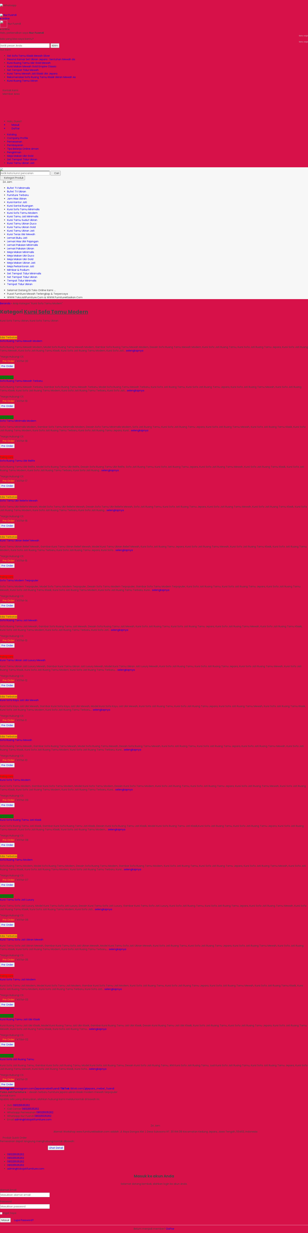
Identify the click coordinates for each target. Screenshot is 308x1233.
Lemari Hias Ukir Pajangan (22, 241)
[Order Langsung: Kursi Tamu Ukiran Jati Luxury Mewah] (1, 653)
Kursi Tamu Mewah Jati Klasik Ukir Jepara (32, 73)
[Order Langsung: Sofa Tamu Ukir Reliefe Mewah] (1, 493)
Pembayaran (15, 145)
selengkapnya (134, 350)
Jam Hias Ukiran (17, 198)
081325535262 (21, 1105)
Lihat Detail (56, 1148)
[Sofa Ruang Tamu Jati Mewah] (23, 609)
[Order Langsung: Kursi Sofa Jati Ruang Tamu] (1, 1052)
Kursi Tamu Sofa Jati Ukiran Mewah (21, 939)
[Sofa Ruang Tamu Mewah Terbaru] (23, 370)
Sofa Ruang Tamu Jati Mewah (18, 620)
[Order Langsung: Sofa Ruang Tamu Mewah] (1, 733)
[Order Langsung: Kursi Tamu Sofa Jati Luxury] (1, 892)
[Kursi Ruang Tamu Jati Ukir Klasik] (23, 1008)
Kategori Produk (13, 178)
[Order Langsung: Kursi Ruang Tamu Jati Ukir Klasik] (1, 1012)
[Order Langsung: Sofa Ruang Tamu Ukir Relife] (1, 453)
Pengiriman (14, 152)
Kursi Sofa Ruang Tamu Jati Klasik (20, 820)
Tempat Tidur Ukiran (19, 284)
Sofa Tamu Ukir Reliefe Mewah (19, 500)
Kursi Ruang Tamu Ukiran (22, 80)
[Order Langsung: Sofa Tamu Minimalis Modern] (1, 413)
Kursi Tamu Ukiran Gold (21, 227)
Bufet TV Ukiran (16, 191)
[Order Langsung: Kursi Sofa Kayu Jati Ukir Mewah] (1, 693)
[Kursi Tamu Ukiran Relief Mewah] (23, 530)
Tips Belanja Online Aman (23, 149)
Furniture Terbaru (18, 195)
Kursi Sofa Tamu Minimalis (23, 209)
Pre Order (7, 366)
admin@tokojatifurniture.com (33, 1119)
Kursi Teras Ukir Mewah (21, 234)
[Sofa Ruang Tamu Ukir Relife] (23, 450)
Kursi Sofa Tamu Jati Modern (18, 979)
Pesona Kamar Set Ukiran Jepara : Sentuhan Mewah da (41, 59)
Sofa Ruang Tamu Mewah (16, 740)
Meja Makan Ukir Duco (20, 255)
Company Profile (17, 138)
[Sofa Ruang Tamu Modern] (23, 849)
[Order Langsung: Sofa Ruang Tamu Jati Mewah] (1, 613)
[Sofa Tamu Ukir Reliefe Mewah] (23, 490)
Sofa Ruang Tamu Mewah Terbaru (21, 381)
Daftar (170, 1229)
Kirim (55, 45)
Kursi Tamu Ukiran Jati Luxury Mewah (22, 660)
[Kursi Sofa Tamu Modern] (23, 769)
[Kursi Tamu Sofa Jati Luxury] (23, 889)
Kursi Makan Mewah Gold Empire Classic (32, 66)
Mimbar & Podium (18, 270)
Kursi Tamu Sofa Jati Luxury (17, 899)
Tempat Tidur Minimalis (21, 280)
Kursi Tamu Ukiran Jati (20, 163)
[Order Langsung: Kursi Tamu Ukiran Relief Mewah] (1, 533)
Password (6, 1201)
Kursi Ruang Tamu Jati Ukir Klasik (20, 1019)
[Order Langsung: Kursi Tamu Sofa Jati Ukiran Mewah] (1, 932)
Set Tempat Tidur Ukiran (22, 159)
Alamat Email (8, 1190)
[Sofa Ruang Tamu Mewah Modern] (23, 330)
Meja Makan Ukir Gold (20, 156)
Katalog (12, 134)
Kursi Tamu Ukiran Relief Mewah (19, 540)
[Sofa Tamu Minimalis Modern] (23, 410)
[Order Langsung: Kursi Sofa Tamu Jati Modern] (1, 972)
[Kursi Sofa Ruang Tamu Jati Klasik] (23, 809)
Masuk (5, 1220)
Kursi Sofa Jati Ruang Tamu (17, 1059)
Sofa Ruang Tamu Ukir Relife (17, 460)
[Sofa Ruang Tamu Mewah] (23, 729)
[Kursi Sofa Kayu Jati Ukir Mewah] (23, 689)
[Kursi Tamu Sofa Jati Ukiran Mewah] (23, 929)
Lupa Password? (24, 1220)
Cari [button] (56, 173)
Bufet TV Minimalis (18, 188)
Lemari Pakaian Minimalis (22, 245)
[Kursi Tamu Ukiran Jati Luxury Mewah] (23, 649)
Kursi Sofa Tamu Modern (22, 213)
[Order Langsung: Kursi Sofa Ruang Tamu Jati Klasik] (1, 813)
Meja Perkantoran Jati (20, 266)
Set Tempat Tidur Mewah (23, 70)
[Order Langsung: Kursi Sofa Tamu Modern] (1, 773)
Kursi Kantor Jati (17, 202)
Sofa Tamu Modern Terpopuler (19, 580)
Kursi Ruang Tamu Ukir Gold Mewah (29, 63)
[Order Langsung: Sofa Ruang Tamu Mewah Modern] (1, 334)
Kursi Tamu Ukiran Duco (22, 223)
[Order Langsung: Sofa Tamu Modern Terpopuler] (1, 573)
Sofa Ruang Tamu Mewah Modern (21, 341)
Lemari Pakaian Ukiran (20, 248)
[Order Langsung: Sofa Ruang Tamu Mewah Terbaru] (1, 374)
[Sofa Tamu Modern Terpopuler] (23, 570)
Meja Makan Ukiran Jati (21, 263)
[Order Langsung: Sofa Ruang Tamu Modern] (1, 852)
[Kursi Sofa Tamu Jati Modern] (23, 969)
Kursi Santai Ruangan (20, 206)
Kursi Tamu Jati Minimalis (22, 216)
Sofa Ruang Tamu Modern (16, 860)
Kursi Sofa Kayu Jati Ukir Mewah (19, 700)
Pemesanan (14, 141)
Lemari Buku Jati (17, 238)
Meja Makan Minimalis (20, 252)
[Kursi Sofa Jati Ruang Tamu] (23, 1048)
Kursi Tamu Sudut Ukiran (22, 220)
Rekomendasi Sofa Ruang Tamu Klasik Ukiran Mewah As (41, 77)
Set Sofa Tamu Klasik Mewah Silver (28, 56)
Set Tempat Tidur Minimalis (24, 273)
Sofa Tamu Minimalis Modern (18, 421)
